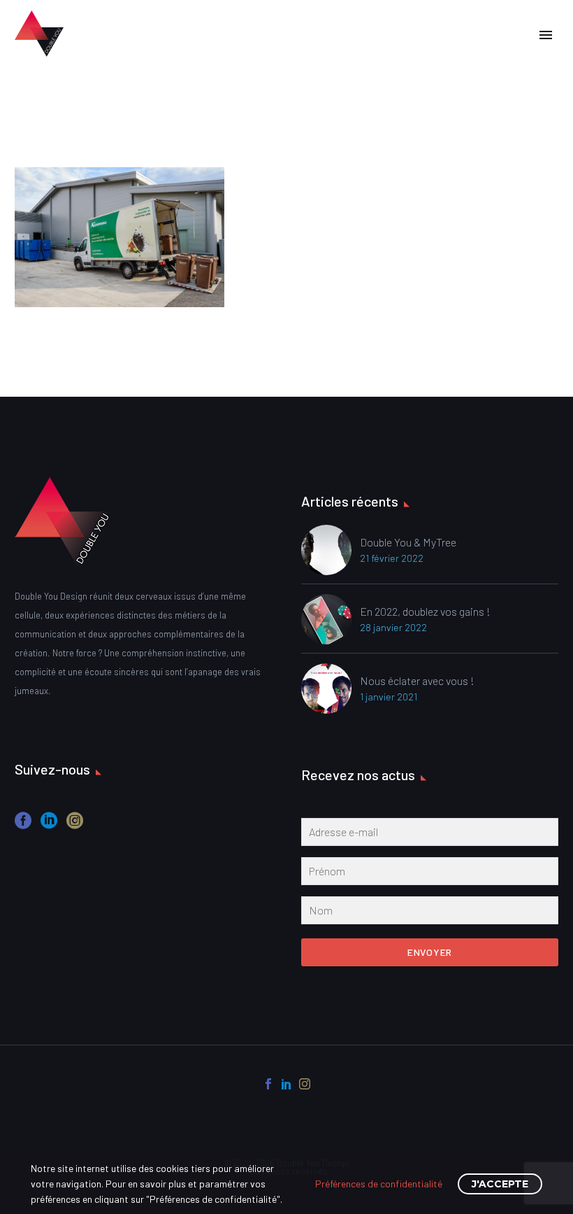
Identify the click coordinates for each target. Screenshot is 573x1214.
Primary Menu (545, 34)
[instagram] (74, 825)
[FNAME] (429, 874)
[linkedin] (49, 825)
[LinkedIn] (286, 1083)
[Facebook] (268, 1083)
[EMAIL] (429, 835)
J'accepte (500, 1184)
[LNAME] (429, 913)
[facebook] (23, 825)
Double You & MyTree (408, 542)
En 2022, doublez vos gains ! (425, 611)
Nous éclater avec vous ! (417, 680)
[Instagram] (304, 1083)
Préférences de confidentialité (378, 1184)
